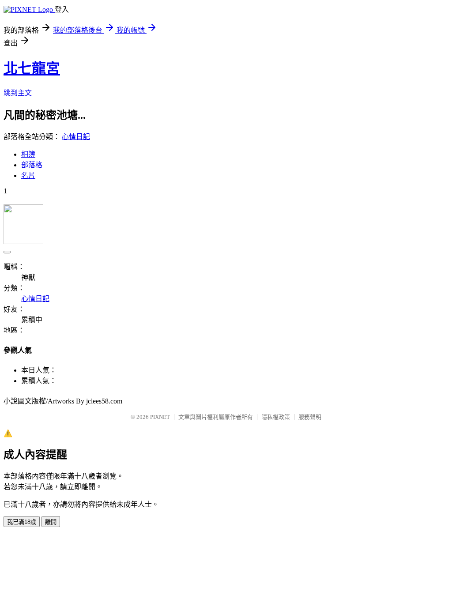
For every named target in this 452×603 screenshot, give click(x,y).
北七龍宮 (32, 68)
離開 (50, 522)
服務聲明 (309, 417)
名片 (28, 175)
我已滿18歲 (21, 522)
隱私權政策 (275, 417)
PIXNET (160, 417)
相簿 (28, 154)
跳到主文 (18, 93)
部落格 (31, 165)
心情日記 (76, 136)
